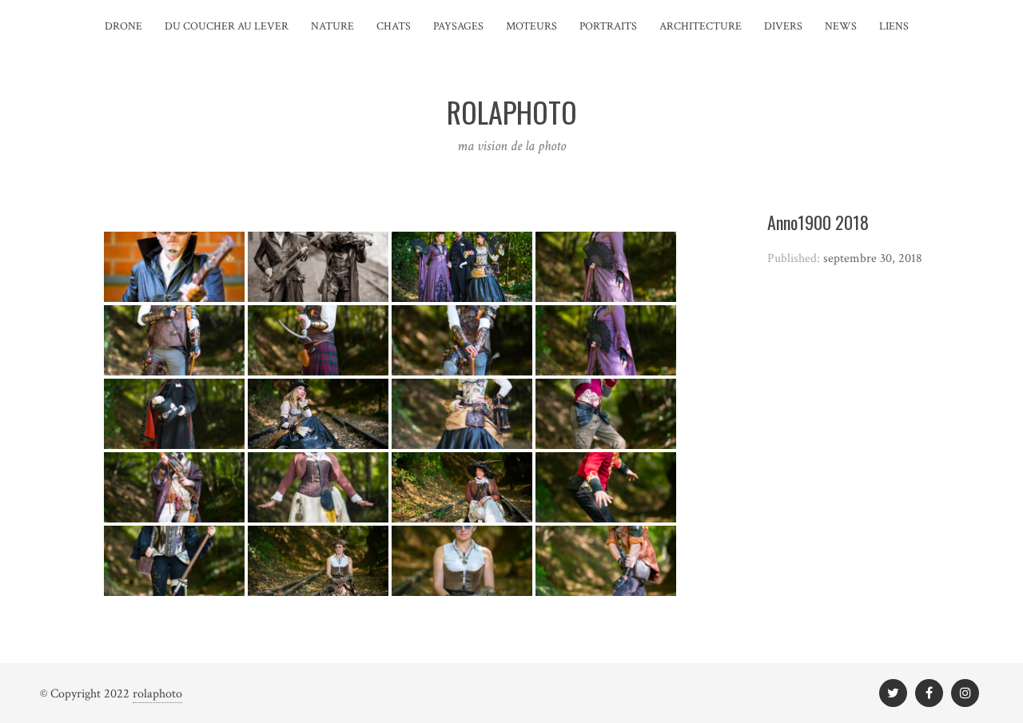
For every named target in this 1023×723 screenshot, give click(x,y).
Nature (332, 26)
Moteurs (531, 26)
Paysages (458, 26)
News (841, 26)
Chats (393, 26)
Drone (123, 26)
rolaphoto (157, 693)
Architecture (700, 26)
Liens (894, 26)
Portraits (608, 26)
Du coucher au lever (227, 26)
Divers (783, 26)
